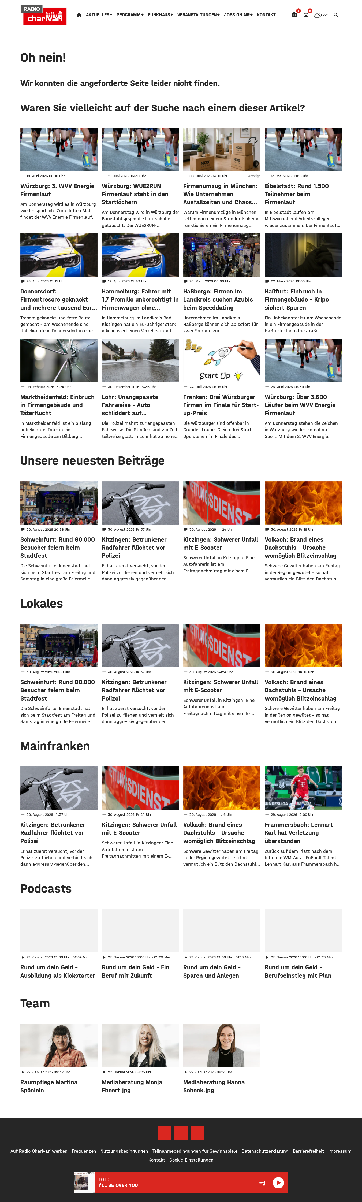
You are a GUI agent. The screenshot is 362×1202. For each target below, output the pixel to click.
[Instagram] (181, 1133)
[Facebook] (164, 1133)
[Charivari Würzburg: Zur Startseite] (44, 15)
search (336, 15)
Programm (129, 15)
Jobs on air (237, 15)
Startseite (79, 15)
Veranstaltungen (197, 15)
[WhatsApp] (197, 1133)
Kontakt (266, 15)
